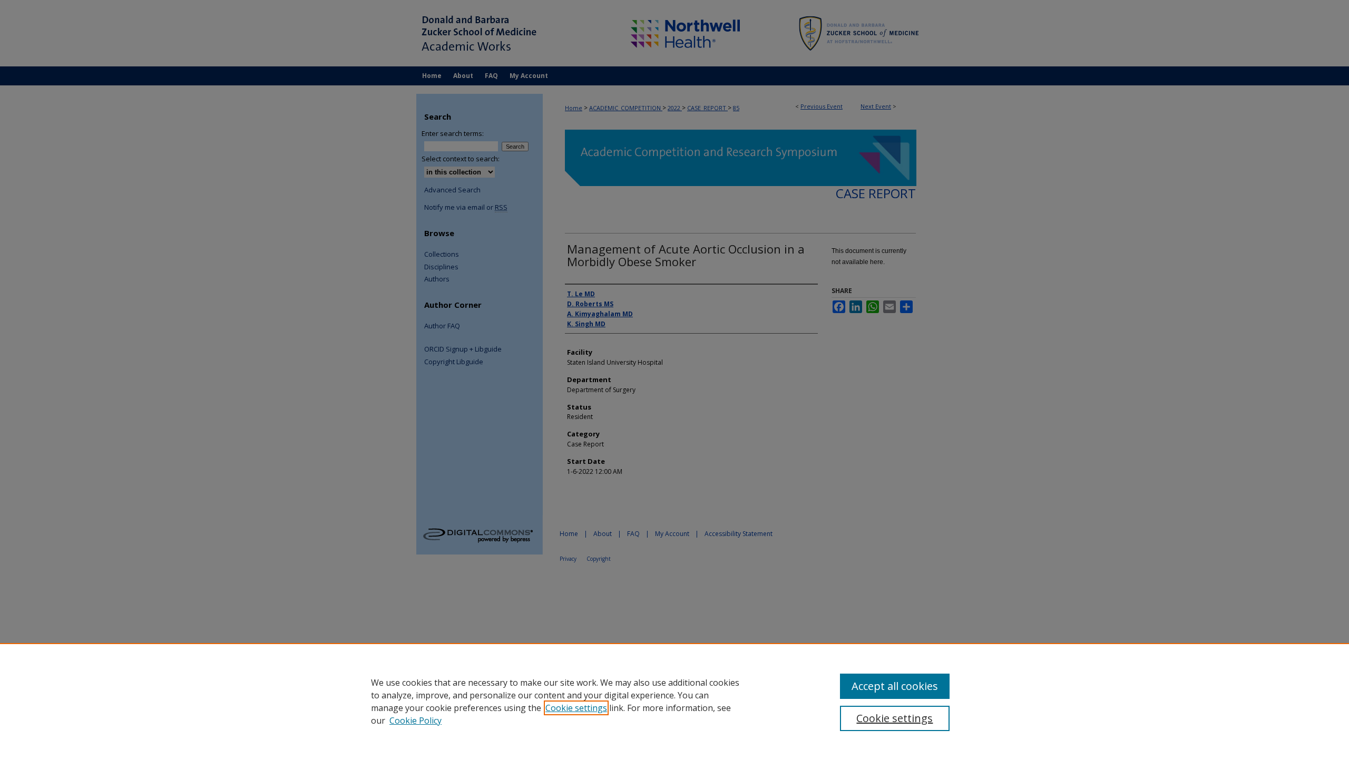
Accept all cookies (895, 686)
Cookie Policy (415, 720)
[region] (674, 701)
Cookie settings (576, 708)
